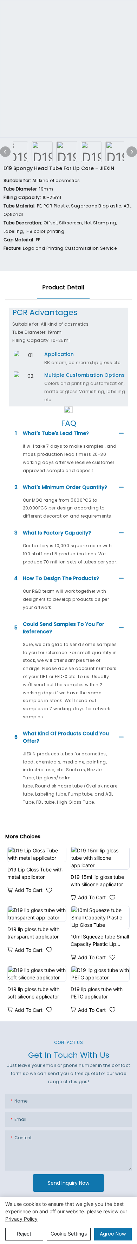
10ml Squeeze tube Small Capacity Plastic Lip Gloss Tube (100, 941)
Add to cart (29, 890)
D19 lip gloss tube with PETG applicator (97, 993)
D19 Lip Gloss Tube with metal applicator (35, 873)
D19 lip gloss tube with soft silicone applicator (33, 993)
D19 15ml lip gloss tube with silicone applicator (97, 880)
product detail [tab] (63, 287)
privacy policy (21, 1219)
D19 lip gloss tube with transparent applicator (33, 933)
